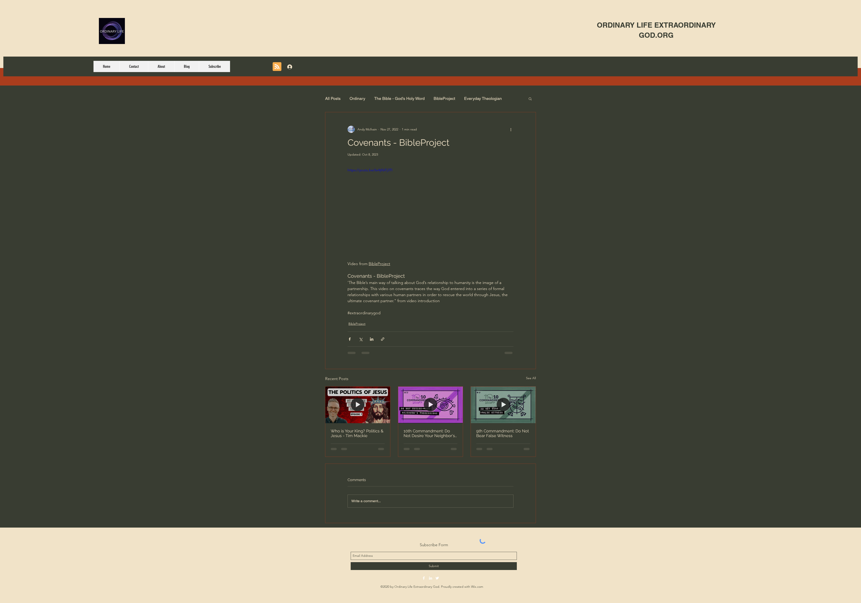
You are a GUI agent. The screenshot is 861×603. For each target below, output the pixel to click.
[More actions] (510, 129)
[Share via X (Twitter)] (361, 339)
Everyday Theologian (483, 98)
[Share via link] (382, 339)
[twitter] (437, 578)
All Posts (333, 98)
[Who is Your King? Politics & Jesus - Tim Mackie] (357, 405)
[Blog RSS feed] (277, 66)
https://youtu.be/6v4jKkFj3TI (370, 170)
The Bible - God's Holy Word (399, 98)
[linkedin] (430, 578)
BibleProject (444, 98)
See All (531, 378)
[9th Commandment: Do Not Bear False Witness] (503, 405)
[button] (530, 98)
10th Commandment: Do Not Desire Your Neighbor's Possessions (429, 433)
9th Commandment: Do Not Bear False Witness (502, 433)
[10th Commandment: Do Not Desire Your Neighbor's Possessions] (430, 405)
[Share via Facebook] (350, 339)
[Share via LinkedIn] (372, 339)
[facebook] (424, 578)
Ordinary (357, 98)
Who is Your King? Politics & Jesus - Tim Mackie (357, 433)
